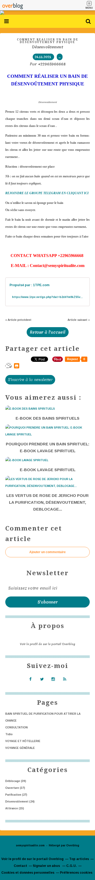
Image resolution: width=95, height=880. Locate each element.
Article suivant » (79, 319)
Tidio (9, 734)
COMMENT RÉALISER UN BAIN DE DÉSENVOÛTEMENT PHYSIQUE (47, 41)
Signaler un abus (47, 866)
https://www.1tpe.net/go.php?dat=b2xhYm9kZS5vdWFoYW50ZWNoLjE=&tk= (47, 297)
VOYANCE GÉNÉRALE (20, 748)
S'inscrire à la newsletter (30, 379)
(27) (16, 794)
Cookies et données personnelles (27, 872)
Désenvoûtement (47, 47)
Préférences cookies (76, 872)
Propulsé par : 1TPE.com (29, 285)
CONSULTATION (16, 727)
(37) (15, 787)
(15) (14, 808)
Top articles (79, 859)
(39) (15, 781)
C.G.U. (71, 866)
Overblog (72, 845)
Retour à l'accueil (47, 332)
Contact (20, 866)
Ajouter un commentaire (47, 552)
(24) (20, 801)
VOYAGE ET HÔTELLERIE (22, 741)
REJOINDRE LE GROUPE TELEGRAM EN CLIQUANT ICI (47, 193)
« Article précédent (18, 319)
